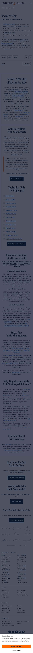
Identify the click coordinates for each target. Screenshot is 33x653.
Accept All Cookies (16, 646)
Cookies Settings (16, 650)
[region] (16, 643)
